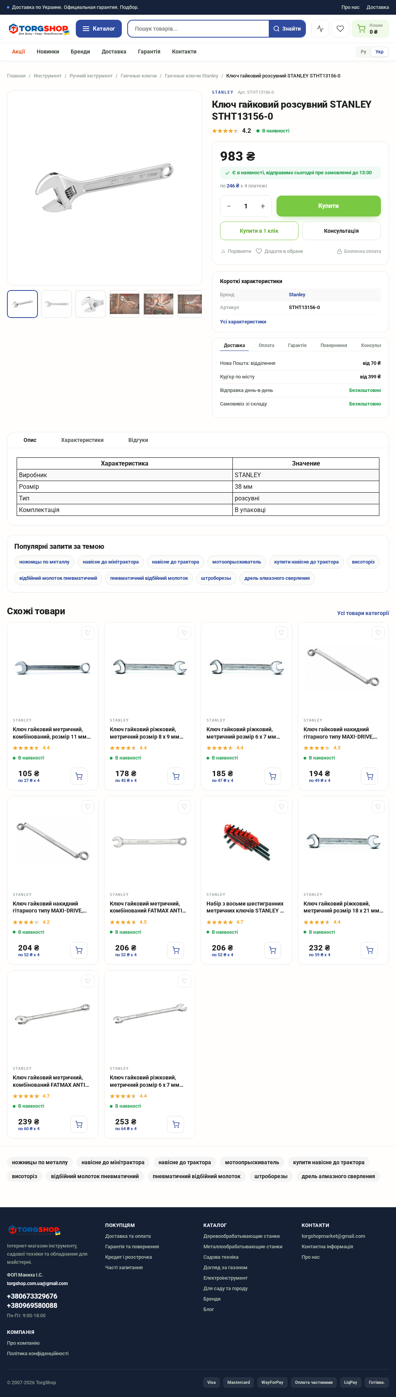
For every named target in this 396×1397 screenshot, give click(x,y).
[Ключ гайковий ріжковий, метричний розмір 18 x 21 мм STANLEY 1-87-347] (343, 841)
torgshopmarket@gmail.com (333, 1236)
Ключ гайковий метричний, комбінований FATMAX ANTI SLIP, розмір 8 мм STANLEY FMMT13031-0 (49, 1081)
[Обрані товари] (340, 29)
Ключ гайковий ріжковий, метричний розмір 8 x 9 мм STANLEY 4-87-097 (144, 733)
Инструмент (47, 76)
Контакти (184, 51)
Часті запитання (124, 1267)
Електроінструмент (225, 1278)
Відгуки (138, 440)
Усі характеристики (243, 321)
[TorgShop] (38, 29)
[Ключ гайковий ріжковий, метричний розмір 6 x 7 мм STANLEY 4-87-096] (246, 667)
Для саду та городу (225, 1288)
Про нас (350, 7)
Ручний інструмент (91, 76)
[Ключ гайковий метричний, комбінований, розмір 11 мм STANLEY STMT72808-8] (52, 667)
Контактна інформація (327, 1246)
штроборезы (216, 578)
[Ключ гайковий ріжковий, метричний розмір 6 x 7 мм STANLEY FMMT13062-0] (149, 1016)
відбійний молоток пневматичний (58, 578)
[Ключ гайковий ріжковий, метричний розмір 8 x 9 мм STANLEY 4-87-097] (149, 667)
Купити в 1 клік (259, 231)
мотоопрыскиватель (236, 562)
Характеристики (82, 440)
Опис (30, 440)
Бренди (80, 51)
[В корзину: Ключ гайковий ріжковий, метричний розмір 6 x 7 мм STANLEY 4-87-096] (272, 776)
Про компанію (23, 1343)
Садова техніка (221, 1257)
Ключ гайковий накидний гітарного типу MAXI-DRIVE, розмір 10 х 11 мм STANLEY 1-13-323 (51, 907)
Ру (363, 52)
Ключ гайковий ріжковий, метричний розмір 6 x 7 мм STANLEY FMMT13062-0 (144, 1081)
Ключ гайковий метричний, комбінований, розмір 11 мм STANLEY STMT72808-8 (50, 733)
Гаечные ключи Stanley (191, 76)
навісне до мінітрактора (111, 562)
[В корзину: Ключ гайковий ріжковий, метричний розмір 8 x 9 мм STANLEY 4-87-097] (175, 776)
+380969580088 (32, 1305)
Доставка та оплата (128, 1236)
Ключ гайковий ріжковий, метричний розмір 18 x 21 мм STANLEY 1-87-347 (341, 907)
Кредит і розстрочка (128, 1257)
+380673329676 (32, 1296)
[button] (22, 304)
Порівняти (239, 251)
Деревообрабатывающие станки (241, 1236)
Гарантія (149, 51)
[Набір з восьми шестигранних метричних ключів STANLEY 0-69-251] (246, 841)
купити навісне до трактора (306, 562)
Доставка (378, 7)
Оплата (266, 345)
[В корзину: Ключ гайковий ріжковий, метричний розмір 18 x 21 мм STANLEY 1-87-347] (369, 950)
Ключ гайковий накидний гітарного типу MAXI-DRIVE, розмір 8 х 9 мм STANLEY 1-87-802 (343, 733)
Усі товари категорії (363, 613)
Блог (208, 1309)
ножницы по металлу (44, 562)
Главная (16, 76)
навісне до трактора (175, 562)
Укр (380, 52)
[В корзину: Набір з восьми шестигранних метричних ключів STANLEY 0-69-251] (272, 950)
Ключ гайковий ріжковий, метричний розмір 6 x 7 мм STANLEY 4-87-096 (241, 733)
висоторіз (363, 562)
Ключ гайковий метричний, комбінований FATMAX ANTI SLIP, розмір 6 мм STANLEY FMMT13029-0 (146, 907)
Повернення (334, 345)
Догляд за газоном (225, 1267)
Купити (328, 206)
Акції (18, 51)
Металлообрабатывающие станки (242, 1246)
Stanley (223, 92)
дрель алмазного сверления (277, 578)
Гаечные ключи (139, 76)
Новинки (48, 51)
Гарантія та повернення (132, 1246)
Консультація (341, 231)
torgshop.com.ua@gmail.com (37, 1283)
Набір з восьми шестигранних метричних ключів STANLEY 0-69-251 (246, 907)
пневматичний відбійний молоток (149, 578)
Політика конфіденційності (37, 1353)
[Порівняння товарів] (320, 29)
